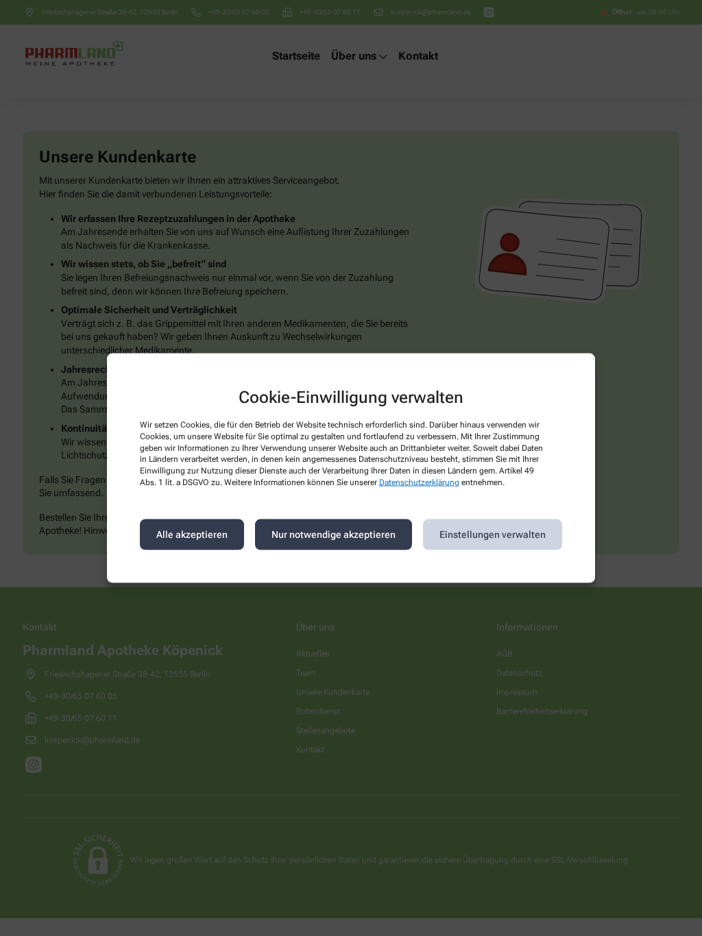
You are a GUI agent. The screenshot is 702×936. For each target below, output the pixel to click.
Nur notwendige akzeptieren (333, 534)
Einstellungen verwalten (492, 534)
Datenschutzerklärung (419, 482)
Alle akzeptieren (192, 534)
